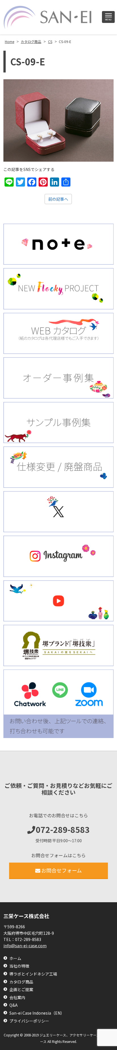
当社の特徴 (19, 966)
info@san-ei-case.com (25, 945)
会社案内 (17, 997)
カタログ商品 (21, 982)
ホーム (15, 958)
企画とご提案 (21, 989)
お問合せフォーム (61, 870)
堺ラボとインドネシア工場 (33, 974)
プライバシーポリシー (29, 1021)
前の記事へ (58, 199)
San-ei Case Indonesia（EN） (36, 1013)
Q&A (13, 1005)
